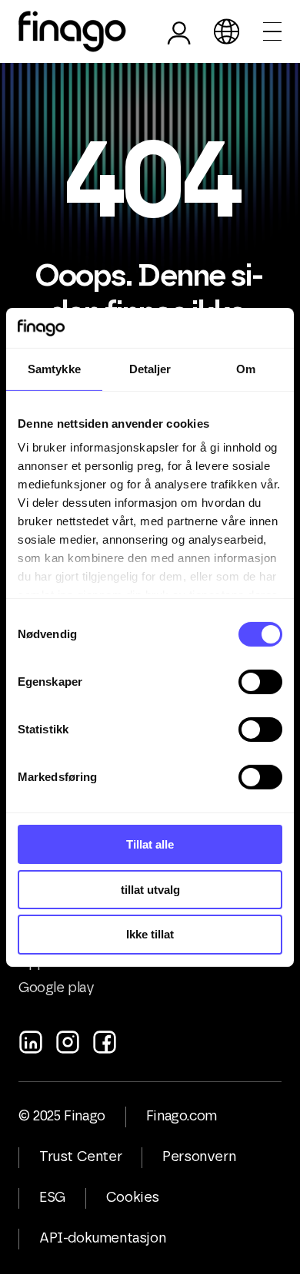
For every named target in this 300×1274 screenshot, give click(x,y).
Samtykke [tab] (54, 369)
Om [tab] (245, 369)
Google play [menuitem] (56, 988)
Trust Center (80, 1157)
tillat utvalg (150, 889)
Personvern (198, 1157)
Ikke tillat (150, 934)
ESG (52, 1198)
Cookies (132, 1198)
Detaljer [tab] (150, 369)
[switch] (260, 682)
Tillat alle (150, 844)
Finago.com (181, 1116)
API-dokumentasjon (102, 1239)
